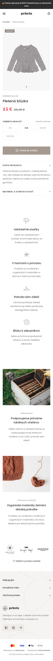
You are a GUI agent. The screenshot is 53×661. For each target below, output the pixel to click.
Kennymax (20, 650)
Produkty (6, 22)
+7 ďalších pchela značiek (26, 561)
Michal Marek (44, 650)
